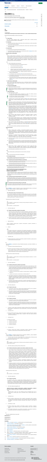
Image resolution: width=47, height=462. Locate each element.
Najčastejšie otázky (7, 448)
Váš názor (19, 7)
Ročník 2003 (27, 9)
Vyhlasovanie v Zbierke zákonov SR (22, 451)
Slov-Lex (14, 0)
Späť (5, 11)
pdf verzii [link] (36, 19)
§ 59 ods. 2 (11, 428)
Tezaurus (18, 5)
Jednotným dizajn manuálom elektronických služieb (17, 459)
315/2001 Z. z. (10, 334)
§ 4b (10, 422)
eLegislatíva (13, 5)
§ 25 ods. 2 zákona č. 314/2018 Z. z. (11, 434)
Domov (5, 9)
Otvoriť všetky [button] (36, 22)
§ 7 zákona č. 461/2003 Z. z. (10, 423)
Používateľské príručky (7, 449)
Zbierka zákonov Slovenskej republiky (11, 9)
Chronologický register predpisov (21, 9)
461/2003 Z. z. (16, 422)
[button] (41, 14)
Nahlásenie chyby (7, 451)
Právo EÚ (22, 5)
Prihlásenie (40, 3)
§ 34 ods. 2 (8, 428)
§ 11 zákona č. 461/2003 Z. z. (11, 439)
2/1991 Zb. (10, 436)
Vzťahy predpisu (7, 26)
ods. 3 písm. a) (16, 428)
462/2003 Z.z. (31, 9)
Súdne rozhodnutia (28, 5)
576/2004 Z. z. (12, 432)
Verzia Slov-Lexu (19, 448)
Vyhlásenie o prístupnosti (21, 449)
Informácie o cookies (7, 452)
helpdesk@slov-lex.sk (33, 454)
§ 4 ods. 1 (8, 422)
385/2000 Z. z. (11, 188)
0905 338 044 (31, 452)
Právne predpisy (7, 5)
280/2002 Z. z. (11, 431)
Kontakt (19, 452)
